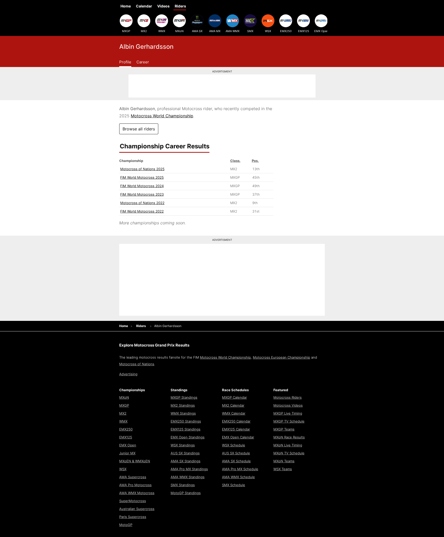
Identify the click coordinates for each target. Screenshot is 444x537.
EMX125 (303, 31)
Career (142, 62)
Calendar (144, 6)
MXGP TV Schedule (288, 421)
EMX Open (321, 31)
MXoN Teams (283, 461)
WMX (161, 31)
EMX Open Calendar (238, 437)
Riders (180, 6)
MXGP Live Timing (287, 413)
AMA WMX (232, 31)
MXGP (126, 31)
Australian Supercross (136, 509)
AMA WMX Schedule (238, 477)
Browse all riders (139, 128)
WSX (268, 31)
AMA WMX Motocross (136, 493)
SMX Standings (183, 485)
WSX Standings (183, 445)
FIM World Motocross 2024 (142, 186)
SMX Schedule (233, 485)
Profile (125, 62)
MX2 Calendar (233, 405)
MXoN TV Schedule (288, 453)
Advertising (128, 374)
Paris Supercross (132, 517)
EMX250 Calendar (236, 421)
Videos (163, 6)
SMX (250, 31)
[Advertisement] (222, 86)
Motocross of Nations (136, 364)
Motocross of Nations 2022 (142, 203)
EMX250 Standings (186, 421)
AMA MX (214, 31)
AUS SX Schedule (236, 453)
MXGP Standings (184, 397)
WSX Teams (282, 469)
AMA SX (197, 31)
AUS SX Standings (185, 453)
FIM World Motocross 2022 (142, 211)
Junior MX (127, 453)
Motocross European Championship (281, 357)
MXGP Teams (283, 429)
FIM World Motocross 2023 (142, 194)
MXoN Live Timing (287, 445)
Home (126, 6)
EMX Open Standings (188, 437)
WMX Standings (183, 413)
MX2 (144, 31)
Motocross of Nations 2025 (142, 169)
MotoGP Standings (186, 493)
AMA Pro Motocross (135, 485)
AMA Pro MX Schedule (240, 469)
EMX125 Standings (185, 429)
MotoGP (125, 525)
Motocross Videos (288, 405)
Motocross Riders (287, 397)
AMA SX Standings (185, 461)
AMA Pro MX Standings (189, 469)
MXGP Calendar (234, 397)
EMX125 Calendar (236, 429)
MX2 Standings (183, 405)
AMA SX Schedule (236, 461)
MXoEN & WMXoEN (134, 461)
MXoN (179, 31)
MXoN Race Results (289, 437)
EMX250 (286, 31)
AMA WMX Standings (188, 477)
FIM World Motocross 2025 (142, 177)
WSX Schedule (233, 445)
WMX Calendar (233, 413)
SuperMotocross (132, 501)
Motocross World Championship (162, 115)
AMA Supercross (132, 477)
